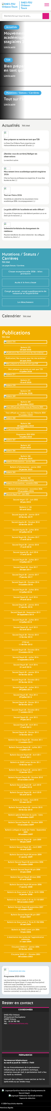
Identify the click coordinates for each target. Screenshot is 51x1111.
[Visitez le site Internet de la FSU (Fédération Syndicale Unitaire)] (25, 1096)
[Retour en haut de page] (45, 1105)
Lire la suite (9, 47)
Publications (16, 333)
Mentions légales (6, 1108)
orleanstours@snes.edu (18, 1023)
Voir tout (26, 125)
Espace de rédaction (27, 1098)
